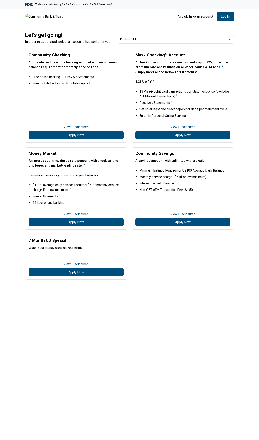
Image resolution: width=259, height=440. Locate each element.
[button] (225, 16)
